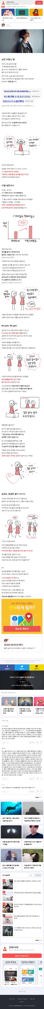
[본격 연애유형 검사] (22, 10)
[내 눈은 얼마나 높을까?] (36, 10)
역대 (38, 875)
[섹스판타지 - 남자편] (8, 10)
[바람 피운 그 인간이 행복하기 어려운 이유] (25, 698)
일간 (31, 875)
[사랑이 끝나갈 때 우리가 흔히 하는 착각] (9, 698)
